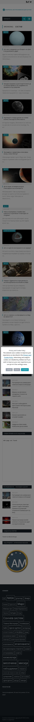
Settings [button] (9, 369)
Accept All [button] (25, 369)
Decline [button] (17, 369)
